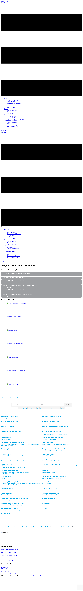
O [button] (43, 408)
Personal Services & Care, (48, 489)
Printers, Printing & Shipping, (49, 434)
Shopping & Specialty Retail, (8, 510)
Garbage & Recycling (61, 494)
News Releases (17, 526)
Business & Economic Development (11, 431)
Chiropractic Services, (20, 465)
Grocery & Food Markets (49, 459)
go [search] (68, 405)
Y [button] (59, 408)
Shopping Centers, (19, 510)
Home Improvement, (6, 472)
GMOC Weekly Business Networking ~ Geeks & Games (18, 280)
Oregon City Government (23, 460)
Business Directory (8, 526)
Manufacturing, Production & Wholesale (54, 477)
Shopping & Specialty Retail (9, 508)
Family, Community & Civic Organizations (54, 449)
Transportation (5, 513)
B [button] (23, 408)
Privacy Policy (28, 575)
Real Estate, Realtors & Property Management (15, 498)
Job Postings (62, 526)
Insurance (45, 470)
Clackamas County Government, (9, 460)
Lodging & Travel (6, 477)
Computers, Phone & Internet (49, 439)
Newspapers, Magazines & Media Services (11, 484)
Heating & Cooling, (25, 444)
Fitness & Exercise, (30, 465)
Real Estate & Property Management (10, 500)
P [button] (45, 408)
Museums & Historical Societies (58, 510)
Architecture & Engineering (7, 445)
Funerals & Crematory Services (49, 455)
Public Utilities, (45, 494)
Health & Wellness (6, 464)
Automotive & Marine (7, 426)
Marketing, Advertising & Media (10, 482)
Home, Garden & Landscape (9, 470)
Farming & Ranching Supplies (8, 473)
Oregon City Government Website (9, 549)
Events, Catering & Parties (20, 505)
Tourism (44, 508)
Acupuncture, (13, 467)
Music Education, (57, 444)
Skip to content (4, 1)
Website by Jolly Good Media (40, 575)
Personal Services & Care (50, 488)
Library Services (65, 444)
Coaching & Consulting (61, 434)
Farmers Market (58, 460)
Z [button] (61, 408)
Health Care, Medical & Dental (51, 464)
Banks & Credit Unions (23, 455)
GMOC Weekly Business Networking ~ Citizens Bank (17, 289)
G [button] (31, 408)
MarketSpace (54, 526)
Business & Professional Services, (50, 433)
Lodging (3, 478)
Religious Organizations (49, 498)
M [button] (40, 408)
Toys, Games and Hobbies (31, 510)
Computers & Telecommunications (52, 437)
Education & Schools (48, 442)
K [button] (37, 408)
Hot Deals (33, 526)
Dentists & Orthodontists (74, 465)
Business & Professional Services (52, 431)
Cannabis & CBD (6, 437)
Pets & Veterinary (6, 493)
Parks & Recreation (7, 488)
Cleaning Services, (63, 433)
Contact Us (69, 526)
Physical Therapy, (5, 467)
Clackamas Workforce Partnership (9, 560)
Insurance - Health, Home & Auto (50, 472)
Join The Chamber (44, 528)
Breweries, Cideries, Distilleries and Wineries (55, 426)
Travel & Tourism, (46, 510)
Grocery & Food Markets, (48, 460)
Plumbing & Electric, (35, 444)
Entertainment (11, 423)
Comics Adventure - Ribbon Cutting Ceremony (16, 277)
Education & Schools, (47, 444)
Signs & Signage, (24, 483)
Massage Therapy (21, 467)
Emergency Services (7, 449)
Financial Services (6, 454)
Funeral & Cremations (48, 454)
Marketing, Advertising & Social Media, (10, 483)
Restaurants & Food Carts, (7, 505)
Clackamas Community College (9, 555)
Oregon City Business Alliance (8, 558)
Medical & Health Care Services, (50, 465)
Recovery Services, (62, 465)
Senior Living (46, 503)
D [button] (26, 408)
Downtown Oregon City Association (10, 552)
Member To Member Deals (43, 526)
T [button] (51, 408)
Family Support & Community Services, (51, 450)
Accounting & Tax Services (9, 416)
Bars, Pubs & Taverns (68, 428)
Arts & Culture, (4, 423)
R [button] (48, 408)
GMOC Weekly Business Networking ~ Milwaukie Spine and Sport (20, 294)
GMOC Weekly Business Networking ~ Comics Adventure (18, 273)
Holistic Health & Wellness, (7, 465)
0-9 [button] (19, 408)
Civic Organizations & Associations (69, 450)
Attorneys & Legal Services (50, 421)
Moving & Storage (47, 482)
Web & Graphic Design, (34, 483)
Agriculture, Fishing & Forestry (51, 416)
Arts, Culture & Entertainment (10, 421)
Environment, (53, 494)
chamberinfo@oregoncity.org (8, 573)
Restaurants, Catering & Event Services (13, 503)
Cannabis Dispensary (6, 439)
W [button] (56, 408)
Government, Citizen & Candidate (11, 459)
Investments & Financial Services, (9, 455)
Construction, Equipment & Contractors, (10, 444)
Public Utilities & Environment (51, 493)
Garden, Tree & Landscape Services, (20, 472)
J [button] (35, 408)
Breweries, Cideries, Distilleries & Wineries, (52, 428)
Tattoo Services (59, 489)
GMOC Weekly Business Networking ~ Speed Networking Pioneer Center (21, 285)
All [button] (63, 408)
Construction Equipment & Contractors (13, 442)
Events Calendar (26, 526)
